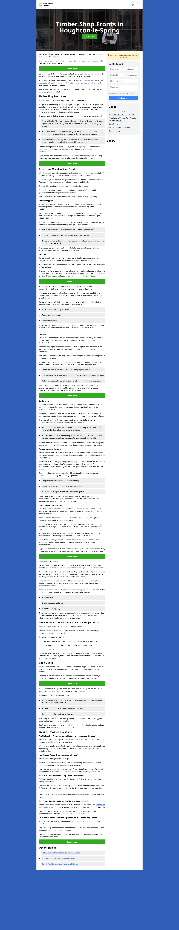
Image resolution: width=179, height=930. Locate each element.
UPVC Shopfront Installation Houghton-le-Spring (61, 853)
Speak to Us (72, 281)
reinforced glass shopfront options (86, 581)
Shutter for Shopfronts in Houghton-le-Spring (60, 858)
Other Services (114, 131)
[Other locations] (133, 4)
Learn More (72, 163)
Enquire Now (72, 842)
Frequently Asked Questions (120, 127)
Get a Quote (113, 124)
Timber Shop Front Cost (118, 111)
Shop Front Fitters (83, 80)
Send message (123, 98)
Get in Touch (72, 68)
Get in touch (89, 37)
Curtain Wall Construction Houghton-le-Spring (60, 864)
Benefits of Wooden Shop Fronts (121, 114)
